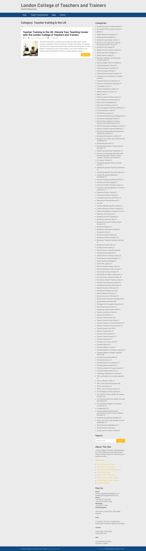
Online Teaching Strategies (105, 261)
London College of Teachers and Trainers (63, 5)
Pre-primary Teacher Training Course (109, 280)
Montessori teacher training (106, 235)
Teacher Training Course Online (107, 320)
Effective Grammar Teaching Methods (109, 128)
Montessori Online (102, 232)
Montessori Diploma (103, 227)
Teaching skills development (106, 365)
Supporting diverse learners (106, 307)
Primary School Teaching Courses (108, 282)
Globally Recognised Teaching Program (109, 172)
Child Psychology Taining (105, 71)
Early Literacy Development (106, 102)
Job (98, 203)
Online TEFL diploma (103, 264)
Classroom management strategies (108, 83)
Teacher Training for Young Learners (108, 325)
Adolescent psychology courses (107, 40)
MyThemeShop (110, 549)
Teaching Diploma (102, 344)
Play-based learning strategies (107, 272)
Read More (85, 55)
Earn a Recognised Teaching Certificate (109, 108)
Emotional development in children (108, 136)
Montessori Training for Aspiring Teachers (110, 240)
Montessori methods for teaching (107, 229)
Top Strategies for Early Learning (107, 391)
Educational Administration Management (110, 116)
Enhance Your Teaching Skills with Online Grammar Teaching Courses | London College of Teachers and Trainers (110, 155)
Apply (54, 15)
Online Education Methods (105, 253)
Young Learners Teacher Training (107, 430)
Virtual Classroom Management (107, 425)
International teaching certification (108, 198)
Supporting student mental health (108, 309)
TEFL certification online (104, 381)
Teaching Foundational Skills (106, 357)
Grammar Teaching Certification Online (109, 179)
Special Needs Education (105, 301)
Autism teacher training (104, 55)
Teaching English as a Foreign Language (110, 350)
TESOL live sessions (103, 386)
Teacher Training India (104, 331)
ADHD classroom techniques (106, 34)
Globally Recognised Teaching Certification (111, 167)
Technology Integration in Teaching (108, 373)
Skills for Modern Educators (106, 293)
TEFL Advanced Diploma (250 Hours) (109, 469)
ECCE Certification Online (105, 110)
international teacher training (106, 195)
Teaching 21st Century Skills (106, 342)
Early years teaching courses (106, 105)
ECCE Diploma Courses (104, 113)
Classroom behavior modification (107, 81)
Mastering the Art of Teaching (106, 216)
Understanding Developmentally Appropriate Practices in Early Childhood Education (110, 413)
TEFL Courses (100, 460)
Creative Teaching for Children (107, 89)
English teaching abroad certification (109, 151)
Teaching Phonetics (103, 360)
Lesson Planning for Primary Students (109, 208)
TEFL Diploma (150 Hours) (105, 467)
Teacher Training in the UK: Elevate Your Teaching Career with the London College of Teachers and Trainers (55, 33)
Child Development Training (106, 65)
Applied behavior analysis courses (108, 50)
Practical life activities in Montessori (108, 274)
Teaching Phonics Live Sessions (107, 362)
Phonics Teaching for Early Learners (108, 269)
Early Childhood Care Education (107, 100)
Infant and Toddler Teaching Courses (109, 185)
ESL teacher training (103, 160)
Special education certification (107, 296)
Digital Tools (101, 94)
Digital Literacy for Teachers (106, 91)
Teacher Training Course (105, 317)
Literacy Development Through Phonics (109, 211)
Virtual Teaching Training (105, 428)
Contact (63, 15)
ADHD (99, 32)
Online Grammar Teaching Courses (108, 255)
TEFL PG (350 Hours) (104, 472)
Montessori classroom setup (106, 219)
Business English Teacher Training (108, 63)
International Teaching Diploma (107, 200)
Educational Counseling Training (107, 118)
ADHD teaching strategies (105, 37)
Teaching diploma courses (105, 347)
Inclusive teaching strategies (106, 182)
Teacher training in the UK (38, 38)
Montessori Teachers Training (106, 237)
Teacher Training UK (103, 339)
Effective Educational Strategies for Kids (110, 126)
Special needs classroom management (109, 299)
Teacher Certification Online (106, 312)
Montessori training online (105, 245)
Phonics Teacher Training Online (107, 266)
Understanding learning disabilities (108, 418)
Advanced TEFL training (104, 47)
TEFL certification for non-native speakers (110, 376)
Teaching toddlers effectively (106, 371)
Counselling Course (103, 86)
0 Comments (54, 38)
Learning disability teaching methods (109, 206)
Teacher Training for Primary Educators (109, 323)
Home (25, 15)
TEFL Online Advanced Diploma (107, 383)
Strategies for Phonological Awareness (109, 304)
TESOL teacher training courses (107, 389)
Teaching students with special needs (109, 368)
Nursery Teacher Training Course (107, 250)
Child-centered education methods (108, 73)
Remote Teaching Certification (106, 288)
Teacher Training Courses (39, 15)
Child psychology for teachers (106, 68)
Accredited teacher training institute (108, 26)
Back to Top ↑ (120, 549)
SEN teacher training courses (106, 290)
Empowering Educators (104, 143)
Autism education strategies (106, 52)
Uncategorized (101, 408)
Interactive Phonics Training (106, 192)
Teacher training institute (105, 334)
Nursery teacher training (105, 247)
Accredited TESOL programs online (108, 29)
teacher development (104, 315)
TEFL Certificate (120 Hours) (106, 464)
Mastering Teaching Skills (105, 214)
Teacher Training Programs (105, 336)
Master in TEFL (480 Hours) (106, 475)
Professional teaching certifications (108, 285)
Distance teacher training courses (108, 97)
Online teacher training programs (107, 258)
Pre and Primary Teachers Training (108, 277)
